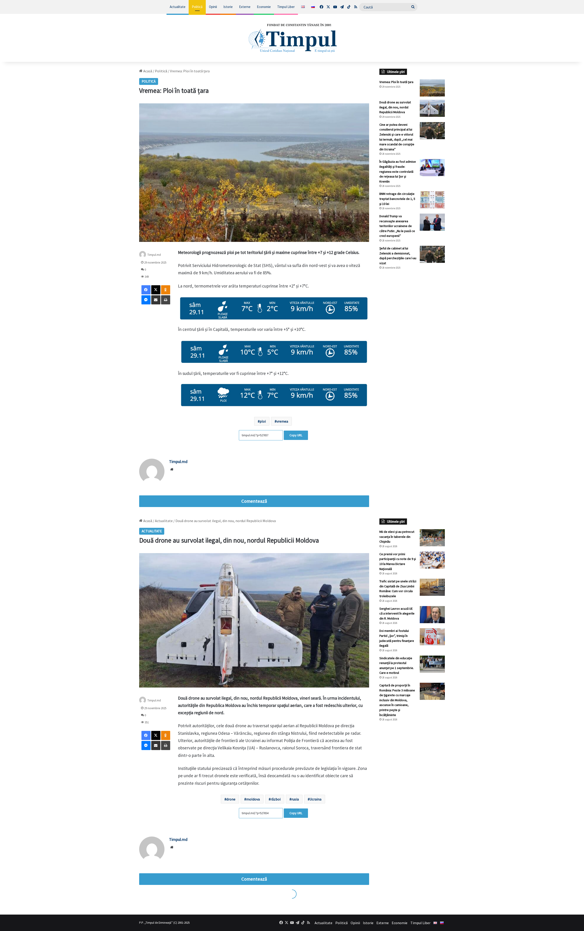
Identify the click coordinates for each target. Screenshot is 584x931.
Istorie (228, 7)
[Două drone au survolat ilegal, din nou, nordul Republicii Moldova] (432, 108)
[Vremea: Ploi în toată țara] (432, 88)
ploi (263, 421)
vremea (282, 421)
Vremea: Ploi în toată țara (396, 82)
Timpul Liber (286, 7)
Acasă (147, 71)
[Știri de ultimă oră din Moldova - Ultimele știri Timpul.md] (292, 38)
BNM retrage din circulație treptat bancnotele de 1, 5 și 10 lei (397, 199)
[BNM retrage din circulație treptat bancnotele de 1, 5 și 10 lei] (432, 199)
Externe (244, 7)
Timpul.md (154, 254)
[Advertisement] (412, 349)
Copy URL (295, 435)
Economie (264, 7)
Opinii (213, 7)
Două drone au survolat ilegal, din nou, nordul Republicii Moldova (395, 107)
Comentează (254, 501)
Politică (197, 7)
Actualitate (177, 7)
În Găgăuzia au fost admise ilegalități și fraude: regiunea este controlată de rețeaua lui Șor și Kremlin (397, 171)
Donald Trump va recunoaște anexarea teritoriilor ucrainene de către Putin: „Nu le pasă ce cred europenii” (397, 226)
